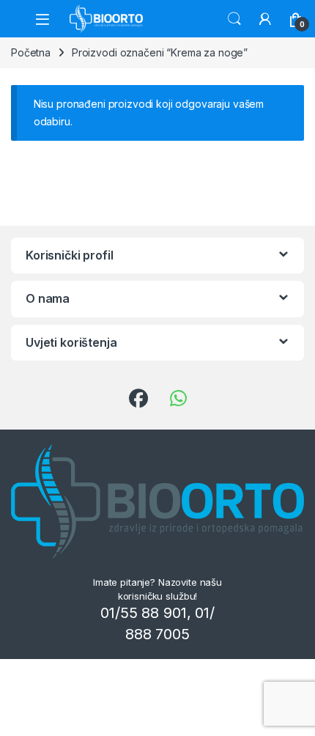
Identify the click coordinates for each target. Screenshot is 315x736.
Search (234, 19)
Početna (31, 52)
